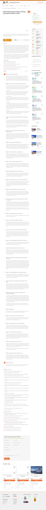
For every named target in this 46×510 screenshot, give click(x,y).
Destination (11, 5)
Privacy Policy (16, 455)
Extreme (37, 53)
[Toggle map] (14, 473)
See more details (9, 476)
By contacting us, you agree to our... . (11, 455)
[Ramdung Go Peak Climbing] (36, 470)
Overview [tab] (7, 40)
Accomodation (37, 44)
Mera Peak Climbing (8, 474)
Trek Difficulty (37, 52)
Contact (25, 5)
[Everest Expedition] (34, 128)
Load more (37, 122)
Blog (28, 5)
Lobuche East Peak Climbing (23, 474)
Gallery (27, 30)
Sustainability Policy (5, 500)
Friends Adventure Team (14, 2)
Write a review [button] (37, 75)
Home (3, 5)
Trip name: (5, 438)
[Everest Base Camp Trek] (34, 151)
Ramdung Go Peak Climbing (36, 474)
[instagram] (6, 0)
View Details (9, 480)
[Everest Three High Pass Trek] (34, 135)
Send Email (7, 458)
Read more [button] (33, 84)
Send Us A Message (38, 66)
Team (21, 5)
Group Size (37, 50)
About (7, 5)
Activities (16, 5)
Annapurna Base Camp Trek (39, 144)
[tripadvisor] (7, 0)
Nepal (38, 130)
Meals (37, 40)
